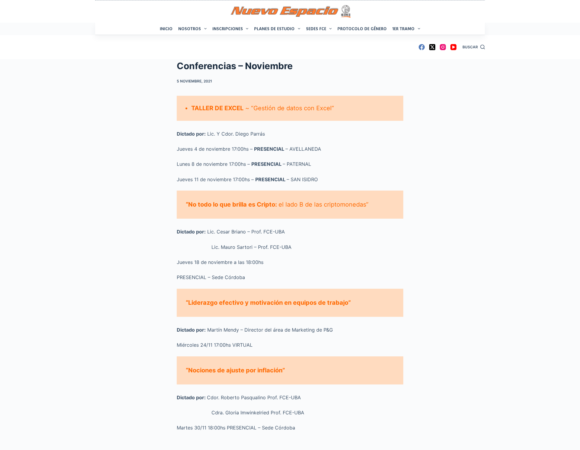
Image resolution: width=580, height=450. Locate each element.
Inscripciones (227, 28)
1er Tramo (403, 28)
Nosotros (189, 28)
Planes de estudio (274, 28)
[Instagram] (443, 47)
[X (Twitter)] (432, 47)
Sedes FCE (316, 28)
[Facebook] (422, 47)
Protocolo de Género (362, 28)
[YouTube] (453, 47)
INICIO (166, 28)
